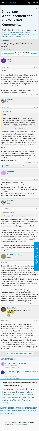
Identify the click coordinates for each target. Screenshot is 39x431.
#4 (37, 208)
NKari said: (6, 111)
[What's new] (33, 2)
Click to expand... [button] (19, 128)
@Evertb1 (10, 266)
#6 (37, 321)
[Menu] (2, 2)
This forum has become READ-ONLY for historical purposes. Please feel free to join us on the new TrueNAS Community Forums (19, 34)
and (14, 166)
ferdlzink (7, 365)
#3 (37, 179)
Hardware (14, 365)
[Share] (34, 67)
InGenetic (8, 376)
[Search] (37, 2)
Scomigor (10, 171)
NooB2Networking (14, 255)
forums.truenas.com (27, 407)
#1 (37, 67)
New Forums (36, 256)
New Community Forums (18, 424)
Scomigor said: (7, 213)
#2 (37, 107)
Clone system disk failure (15, 363)
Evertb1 (10, 99)
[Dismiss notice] (36, 8)
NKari (4, 49)
